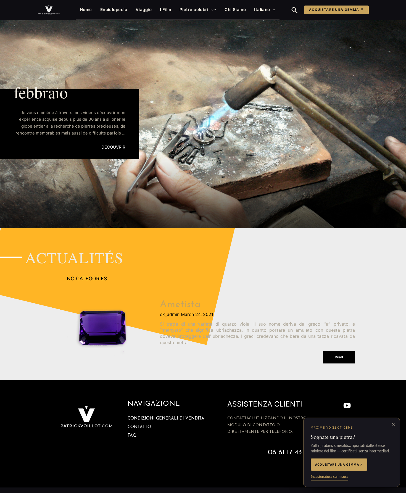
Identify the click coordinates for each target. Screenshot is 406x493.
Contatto (139, 427)
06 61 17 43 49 (290, 452)
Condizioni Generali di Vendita (166, 418)
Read (339, 357)
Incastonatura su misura (329, 476)
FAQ (132, 436)
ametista (180, 305)
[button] (210, 9)
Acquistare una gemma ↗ (336, 10)
